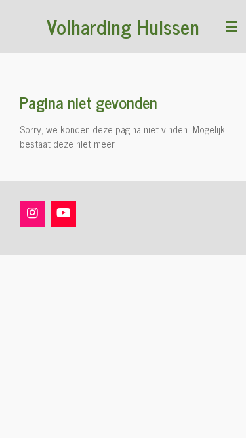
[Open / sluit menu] (231, 26)
